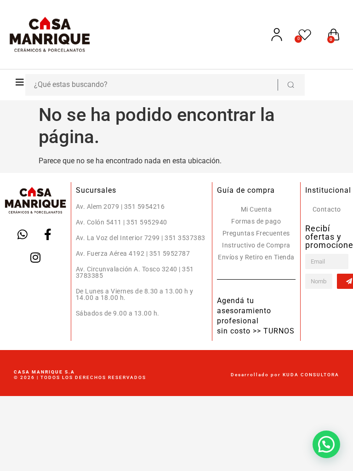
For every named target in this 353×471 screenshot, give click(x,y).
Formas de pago (256, 221)
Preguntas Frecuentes (256, 233)
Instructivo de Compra (256, 245)
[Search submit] (290, 85)
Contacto (327, 209)
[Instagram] (35, 257)
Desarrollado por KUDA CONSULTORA (285, 374)
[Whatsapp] (22, 234)
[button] (17, 82)
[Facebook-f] (47, 234)
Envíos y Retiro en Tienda (256, 257)
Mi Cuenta (256, 209)
